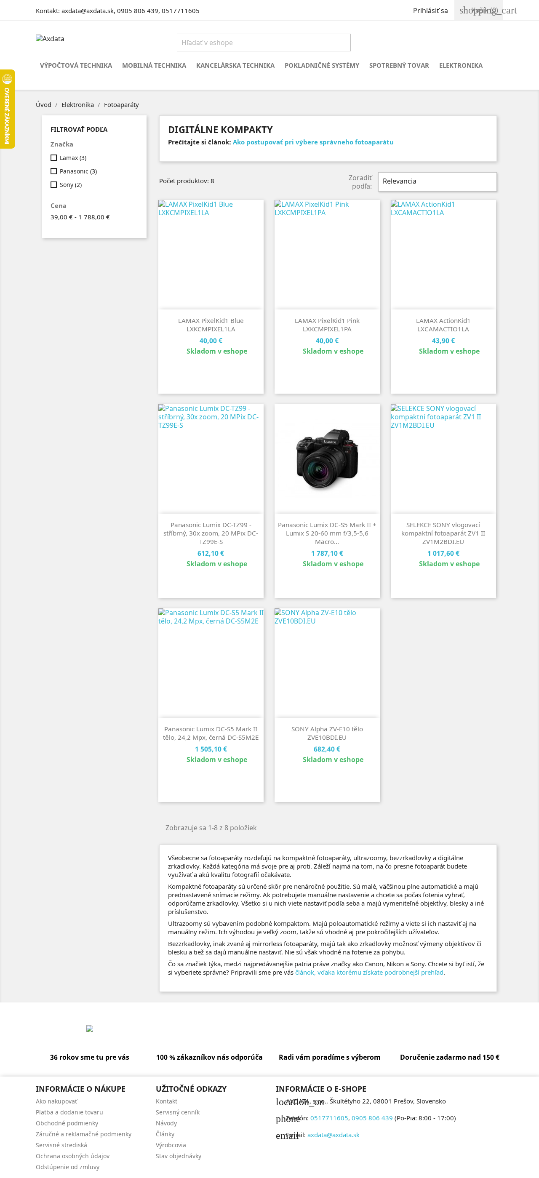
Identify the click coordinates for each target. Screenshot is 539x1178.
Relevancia (436, 181)
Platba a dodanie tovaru (69, 1112)
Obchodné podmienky (67, 1123)
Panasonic (78, 171)
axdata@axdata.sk (87, 10)
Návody (166, 1123)
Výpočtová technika (76, 65)
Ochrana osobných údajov (72, 1156)
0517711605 (181, 10)
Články (165, 1134)
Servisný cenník (178, 1112)
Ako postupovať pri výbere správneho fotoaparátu (313, 142)
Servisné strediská (61, 1145)
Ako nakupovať (56, 1101)
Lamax (73, 158)
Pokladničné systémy (322, 65)
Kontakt (166, 1101)
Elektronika (461, 65)
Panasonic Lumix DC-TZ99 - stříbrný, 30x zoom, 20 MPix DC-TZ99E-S (210, 533)
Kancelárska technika (235, 65)
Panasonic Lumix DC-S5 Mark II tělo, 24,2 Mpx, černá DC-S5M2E (211, 733)
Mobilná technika (154, 65)
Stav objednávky (178, 1156)
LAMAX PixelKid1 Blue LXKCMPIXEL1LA (211, 324)
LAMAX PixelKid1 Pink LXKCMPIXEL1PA (327, 324)
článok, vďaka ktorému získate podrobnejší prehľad (369, 972)
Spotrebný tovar (399, 65)
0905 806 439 (137, 10)
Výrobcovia (171, 1145)
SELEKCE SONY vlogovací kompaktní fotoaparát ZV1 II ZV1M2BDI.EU (443, 533)
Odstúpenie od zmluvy (67, 1167)
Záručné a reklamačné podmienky (83, 1134)
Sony (71, 185)
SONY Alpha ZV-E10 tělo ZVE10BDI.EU (327, 733)
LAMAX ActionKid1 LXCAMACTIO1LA (443, 324)
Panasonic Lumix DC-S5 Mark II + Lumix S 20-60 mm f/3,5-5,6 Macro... (327, 533)
